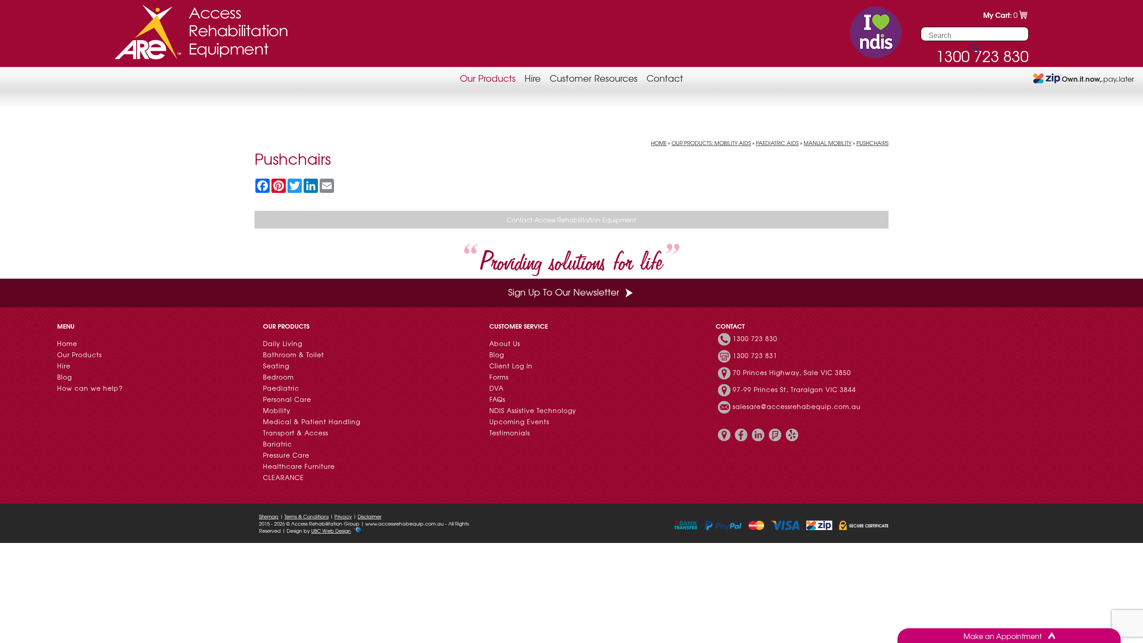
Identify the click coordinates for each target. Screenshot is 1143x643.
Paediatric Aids (777, 143)
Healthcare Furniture (299, 466)
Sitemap (269, 516)
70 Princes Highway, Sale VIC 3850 (792, 372)
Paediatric (281, 388)
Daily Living (282, 343)
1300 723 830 (755, 338)
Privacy (343, 516)
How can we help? (90, 388)
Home (659, 143)
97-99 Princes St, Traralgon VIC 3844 (794, 389)
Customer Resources (594, 77)
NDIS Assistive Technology (532, 410)
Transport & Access (295, 432)
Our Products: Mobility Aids (711, 143)
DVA (496, 388)
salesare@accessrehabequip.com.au (797, 406)
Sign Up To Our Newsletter (563, 291)
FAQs (497, 399)
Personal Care (287, 399)
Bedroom (278, 376)
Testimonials (509, 432)
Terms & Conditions (306, 516)
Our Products (488, 77)
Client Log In (511, 365)
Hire (533, 77)
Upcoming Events (519, 421)
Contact (665, 77)
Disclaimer (369, 516)
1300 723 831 (755, 355)
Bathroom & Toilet (293, 354)
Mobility (277, 410)
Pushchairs (872, 143)
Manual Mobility (827, 143)
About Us (504, 343)
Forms (499, 376)
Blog (64, 376)
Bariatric (277, 443)
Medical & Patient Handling (311, 421)
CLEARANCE (283, 477)
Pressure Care (286, 455)
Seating (276, 365)
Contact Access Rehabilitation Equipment (571, 219)
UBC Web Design (331, 530)
